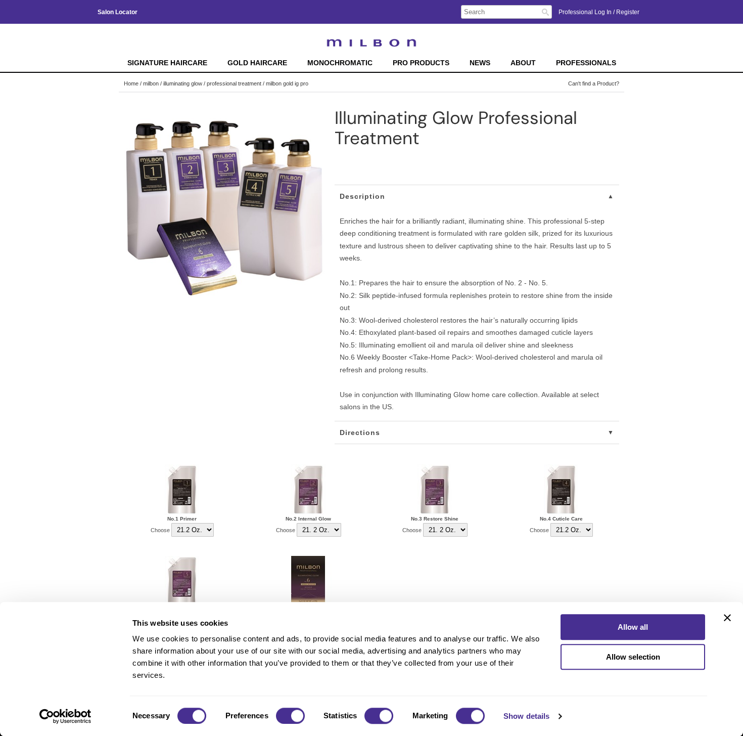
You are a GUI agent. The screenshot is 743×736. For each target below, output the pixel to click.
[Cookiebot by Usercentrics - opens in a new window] (65, 716)
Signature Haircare (167, 63)
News (480, 63)
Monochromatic (340, 63)
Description (362, 196)
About (523, 63)
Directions (360, 432)
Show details (526, 716)
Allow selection (633, 657)
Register (627, 12)
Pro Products (421, 63)
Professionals (586, 63)
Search (545, 12)
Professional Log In (586, 12)
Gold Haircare (257, 63)
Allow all (633, 627)
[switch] (290, 716)
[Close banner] (727, 617)
